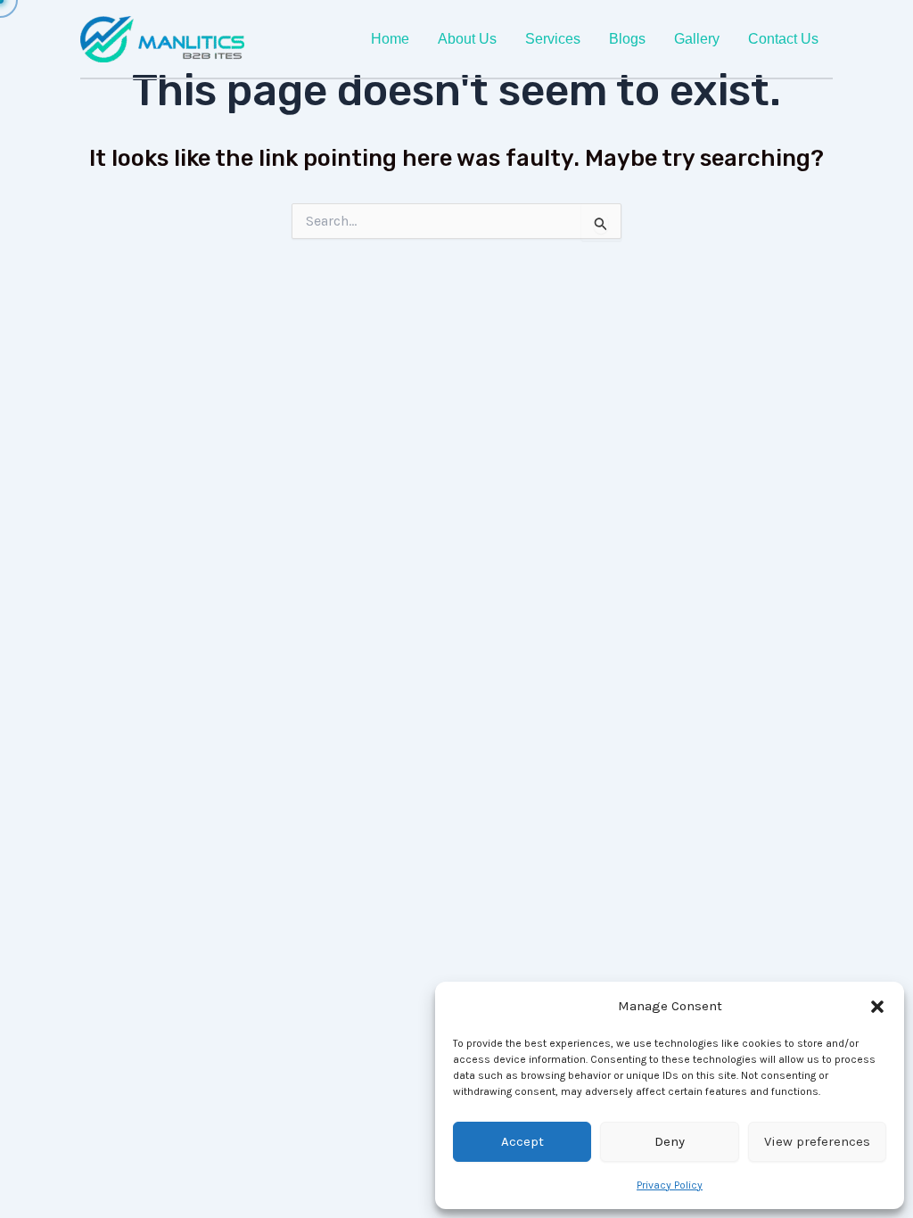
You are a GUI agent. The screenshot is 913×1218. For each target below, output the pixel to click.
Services (552, 38)
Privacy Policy (670, 1185)
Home (390, 38)
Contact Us (783, 38)
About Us (467, 38)
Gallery (697, 38)
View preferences (817, 1141)
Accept (522, 1141)
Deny (669, 1141)
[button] (877, 1007)
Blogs (627, 38)
